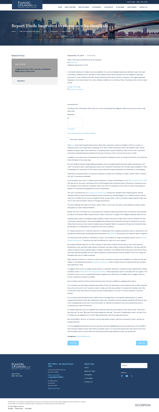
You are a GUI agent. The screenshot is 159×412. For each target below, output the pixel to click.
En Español (88, 375)
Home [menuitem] (60, 7)
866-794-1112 (142, 2)
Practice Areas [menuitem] (83, 7)
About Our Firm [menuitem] (70, 7)
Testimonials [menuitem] (96, 7)
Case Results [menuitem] (108, 7)
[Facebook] (122, 376)
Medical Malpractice (83, 336)
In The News (88, 378)
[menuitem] (10, 408)
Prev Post (73, 343)
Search (124, 366)
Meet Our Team (89, 371)
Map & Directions (54, 375)
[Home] (27, 4)
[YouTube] (127, 376)
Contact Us (88, 382)
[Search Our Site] (145, 365)
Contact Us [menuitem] (143, 7)
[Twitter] (132, 376)
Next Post (141, 343)
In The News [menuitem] (120, 7)
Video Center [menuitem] (131, 7)
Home (86, 368)
